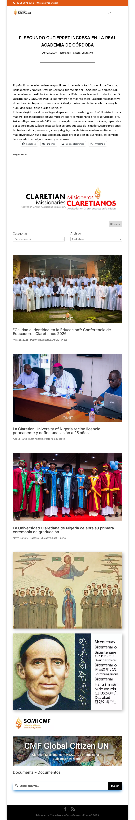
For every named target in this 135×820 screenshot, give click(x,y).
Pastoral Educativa (82, 52)
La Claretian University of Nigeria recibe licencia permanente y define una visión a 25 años (56, 431)
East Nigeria (36, 438)
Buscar (115, 785)
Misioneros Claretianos (49, 815)
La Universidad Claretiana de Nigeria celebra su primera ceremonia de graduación (63, 530)
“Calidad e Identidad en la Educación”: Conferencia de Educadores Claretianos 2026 (62, 332)
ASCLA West (59, 339)
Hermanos (65, 52)
